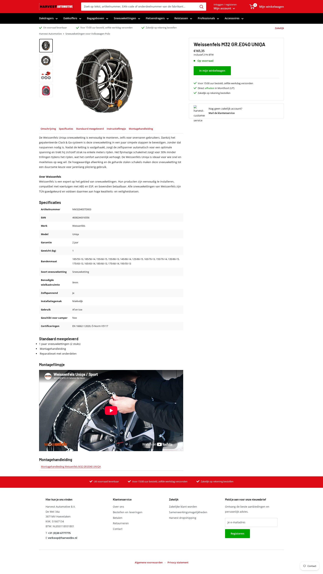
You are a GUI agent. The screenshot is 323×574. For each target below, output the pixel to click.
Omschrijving (48, 128)
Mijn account (223, 8)
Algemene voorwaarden (149, 562)
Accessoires (232, 18)
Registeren (237, 533)
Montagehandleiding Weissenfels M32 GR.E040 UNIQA (71, 466)
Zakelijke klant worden (183, 506)
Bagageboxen (95, 18)
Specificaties (66, 128)
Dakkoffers (70, 18)
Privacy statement (177, 562)
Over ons (118, 506)
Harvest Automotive (50, 33)
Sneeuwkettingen (125, 18)
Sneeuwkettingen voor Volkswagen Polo (87, 33)
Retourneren (121, 523)
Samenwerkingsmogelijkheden (188, 512)
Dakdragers (46, 18)
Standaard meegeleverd (90, 128)
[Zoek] (201, 6)
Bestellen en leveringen (127, 512)
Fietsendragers (155, 18)
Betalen (117, 518)
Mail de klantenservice (222, 113)
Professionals (206, 18)
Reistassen (181, 18)
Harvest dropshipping (182, 518)
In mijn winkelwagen (212, 70)
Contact (117, 529)
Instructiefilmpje (116, 128)
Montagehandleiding (141, 128)
